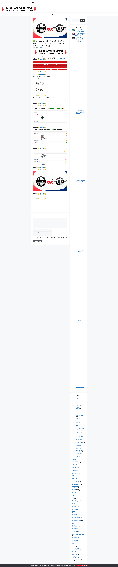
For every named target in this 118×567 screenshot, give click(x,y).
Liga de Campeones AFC (76, 508)
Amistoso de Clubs (79, 399)
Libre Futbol (74, 503)
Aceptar (78, 565)
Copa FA (77, 456)
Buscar (73, 18)
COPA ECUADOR (79, 454)
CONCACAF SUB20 (79, 439)
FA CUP (73, 483)
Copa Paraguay (75, 467)
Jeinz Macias (74, 490)
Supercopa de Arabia (76, 549)
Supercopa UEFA (75, 551)
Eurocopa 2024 (75, 476)
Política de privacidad (84, 565)
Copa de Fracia (78, 451)
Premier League (75, 533)
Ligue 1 (73, 522)
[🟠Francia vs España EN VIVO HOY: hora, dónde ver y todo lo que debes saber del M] (73, 213)
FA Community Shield (76, 481)
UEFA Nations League (76, 559)
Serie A (73, 543)
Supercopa (74, 546)
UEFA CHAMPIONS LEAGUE (77, 557)
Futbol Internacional (65, 14)
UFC (73, 560)
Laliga (73, 498)
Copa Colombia (78, 448)
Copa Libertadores (75, 461)
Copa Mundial (74, 464)
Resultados (58, 14)
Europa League (74, 478)
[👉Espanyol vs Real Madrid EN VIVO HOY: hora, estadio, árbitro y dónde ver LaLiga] (73, 30)
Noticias (73, 529)
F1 (72, 479)
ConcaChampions (79, 440)
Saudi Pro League (75, 540)
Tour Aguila (74, 556)
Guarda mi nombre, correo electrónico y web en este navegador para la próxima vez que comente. (50, 238)
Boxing (77, 401)
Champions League (79, 425)
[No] (116, 565)
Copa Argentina (78, 445)
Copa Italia (74, 459)
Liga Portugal (74, 514)
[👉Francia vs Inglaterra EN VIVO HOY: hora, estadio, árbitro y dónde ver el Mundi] (73, 75)
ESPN (73, 475)
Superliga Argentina (75, 552)
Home (33, 14)
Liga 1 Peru (74, 504)
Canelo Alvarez (78, 424)
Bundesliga (78, 405)
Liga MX (43, 14)
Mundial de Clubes (75, 526)
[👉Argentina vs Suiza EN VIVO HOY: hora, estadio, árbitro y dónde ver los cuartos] (73, 283)
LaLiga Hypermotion (75, 500)
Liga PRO (73, 515)
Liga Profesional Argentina (77, 517)
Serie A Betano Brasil (76, 545)
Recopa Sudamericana (76, 537)
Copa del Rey (78, 453)
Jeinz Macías (62, 58)
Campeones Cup (79, 420)
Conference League (79, 442)
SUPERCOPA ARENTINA (76, 548)
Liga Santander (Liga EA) (50, 14)
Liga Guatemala (75, 509)
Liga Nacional (74, 512)
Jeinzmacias (74, 492)
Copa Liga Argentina (75, 462)
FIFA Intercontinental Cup (76, 484)
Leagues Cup (74, 501)
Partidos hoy (38, 14)
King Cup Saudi (75, 497)
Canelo (77, 422)
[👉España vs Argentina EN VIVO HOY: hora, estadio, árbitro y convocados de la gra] (73, 38)
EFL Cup (73, 472)
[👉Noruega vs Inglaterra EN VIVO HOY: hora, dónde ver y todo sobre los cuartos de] (73, 352)
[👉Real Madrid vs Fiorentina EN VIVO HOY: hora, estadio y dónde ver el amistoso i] (73, 34)
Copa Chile (78, 447)
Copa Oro (73, 465)
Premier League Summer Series (78, 534)
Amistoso (77, 398)
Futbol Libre (74, 487)
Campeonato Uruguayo (80, 418)
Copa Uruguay (74, 470)
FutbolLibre (74, 489)
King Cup (73, 495)
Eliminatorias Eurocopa (76, 473)
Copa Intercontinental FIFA (77, 458)
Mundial (73, 525)
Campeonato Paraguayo (80, 415)
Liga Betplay (74, 506)
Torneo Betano (74, 554)
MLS (73, 523)
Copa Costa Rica (79, 450)
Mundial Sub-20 (75, 528)
